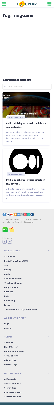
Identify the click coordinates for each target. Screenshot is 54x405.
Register (8, 328)
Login (6, 324)
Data (6, 296)
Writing (7, 269)
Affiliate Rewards (12, 396)
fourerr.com (18, 219)
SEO (6, 265)
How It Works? (11, 347)
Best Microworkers (13, 392)
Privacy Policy (10, 360)
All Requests (10, 379)
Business (8, 291)
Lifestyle (8, 305)
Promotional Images (14, 351)
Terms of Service (12, 356)
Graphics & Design (13, 283)
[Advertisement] (27, 47)
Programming (11, 287)
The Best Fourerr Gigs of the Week (20, 309)
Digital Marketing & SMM (16, 261)
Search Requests (12, 383)
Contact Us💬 (10, 364)
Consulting (9, 300)
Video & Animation (13, 278)
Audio (7, 274)
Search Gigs (10, 388)
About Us (8, 342)
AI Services (9, 256)
